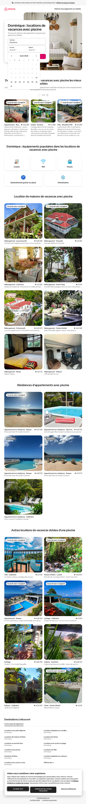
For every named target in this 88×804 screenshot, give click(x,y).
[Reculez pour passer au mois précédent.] (11, 56)
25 (15, 82)
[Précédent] (39, 95)
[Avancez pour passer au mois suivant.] (36, 56)
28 (28, 82)
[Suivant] (47, 95)
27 (24, 82)
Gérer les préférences (68, 789)
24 (11, 82)
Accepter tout (18, 789)
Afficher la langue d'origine (65, 3)
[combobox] (27, 42)
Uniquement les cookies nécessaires (43, 790)
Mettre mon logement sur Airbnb (68, 9)
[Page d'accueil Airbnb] (9, 9)
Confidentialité (35, 800)
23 (36, 78)
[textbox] (17, 50)
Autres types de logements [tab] (14, 724)
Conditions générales (49, 800)
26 (20, 82)
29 (32, 82)
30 (36, 82)
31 (11, 86)
